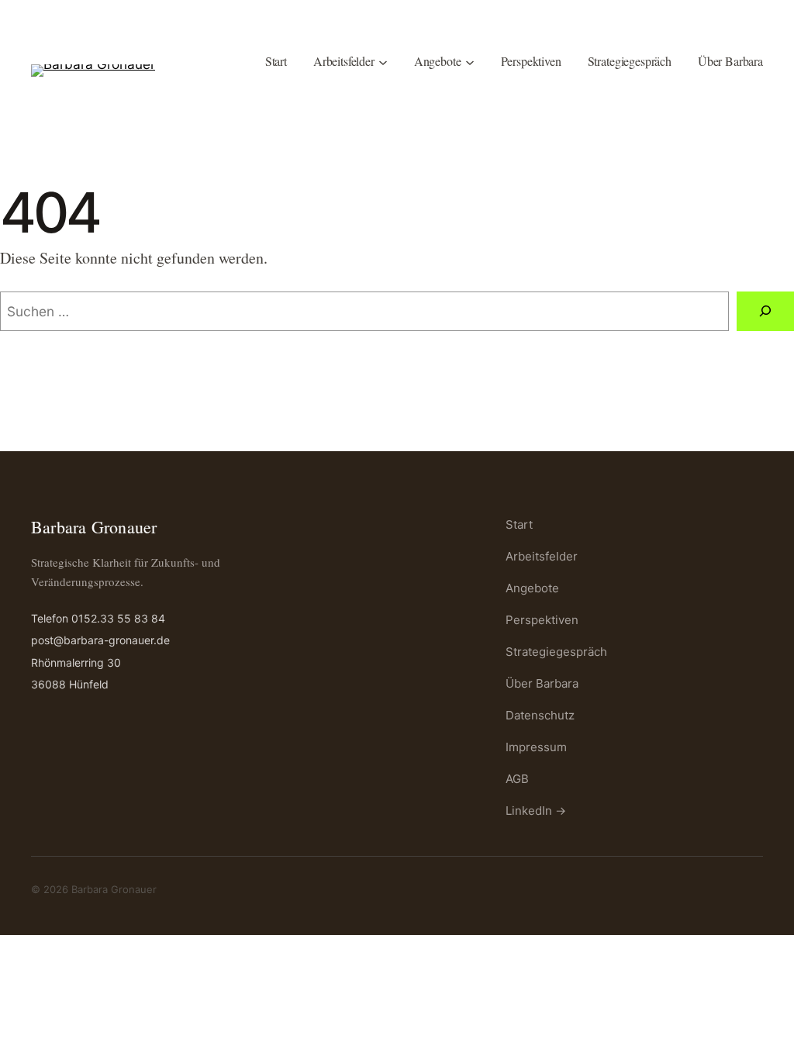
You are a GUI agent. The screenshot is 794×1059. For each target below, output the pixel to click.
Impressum (536, 747)
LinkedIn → (536, 810)
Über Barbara (542, 683)
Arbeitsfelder (542, 556)
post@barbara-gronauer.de (100, 640)
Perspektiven (542, 619)
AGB (517, 778)
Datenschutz (540, 715)
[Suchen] (765, 311)
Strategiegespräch (556, 651)
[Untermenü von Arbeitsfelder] (383, 61)
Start (519, 524)
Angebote (532, 588)
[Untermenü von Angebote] (470, 61)
